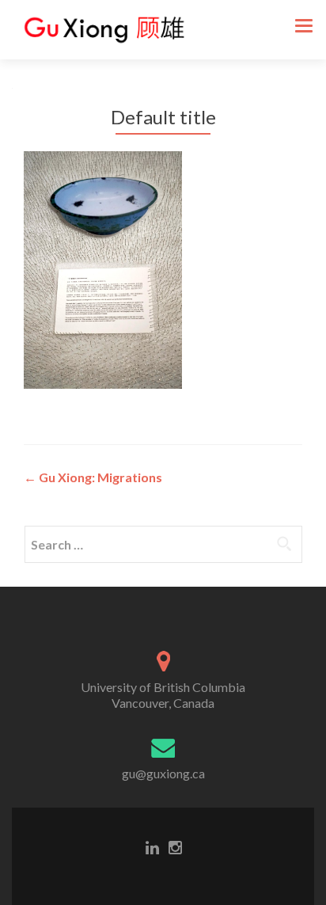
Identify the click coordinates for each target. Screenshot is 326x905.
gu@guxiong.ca (163, 773)
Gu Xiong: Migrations (93, 477)
